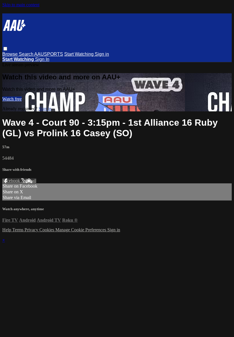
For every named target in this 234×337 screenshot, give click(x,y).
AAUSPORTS (48, 54)
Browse (10, 54)
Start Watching (79, 54)
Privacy (32, 229)
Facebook (11, 180)
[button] (5, 49)
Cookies (47, 229)
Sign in (102, 54)
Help (7, 229)
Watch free (12, 99)
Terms (18, 229)
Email (31, 180)
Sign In (42, 59)
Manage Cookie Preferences (81, 229)
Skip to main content (20, 4)
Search (26, 54)
